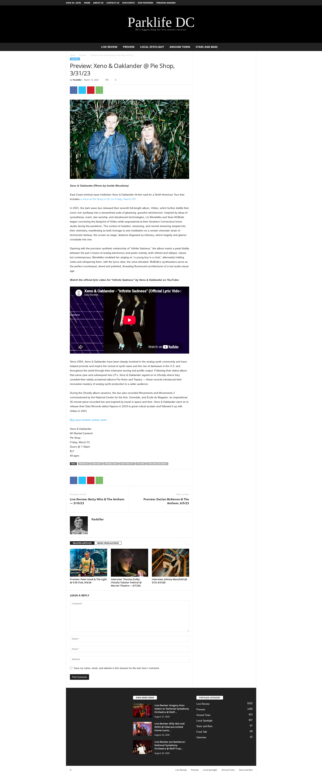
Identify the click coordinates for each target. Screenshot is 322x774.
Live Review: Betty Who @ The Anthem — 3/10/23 (97, 501)
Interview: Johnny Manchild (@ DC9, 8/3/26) (169, 581)
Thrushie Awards (166, 2)
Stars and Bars (207, 47)
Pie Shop (140, 464)
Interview (201, 737)
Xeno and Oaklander (157, 464)
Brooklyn (84, 464)
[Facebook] (73, 90)
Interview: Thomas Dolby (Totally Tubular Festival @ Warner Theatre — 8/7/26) (126, 582)
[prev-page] (182, 543)
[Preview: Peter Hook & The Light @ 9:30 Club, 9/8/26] (88, 563)
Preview (129, 47)
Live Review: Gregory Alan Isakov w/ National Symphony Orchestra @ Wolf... (171, 709)
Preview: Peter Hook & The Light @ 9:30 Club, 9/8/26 (88, 581)
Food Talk (201, 731)
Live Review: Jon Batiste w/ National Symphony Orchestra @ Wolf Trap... (169, 745)
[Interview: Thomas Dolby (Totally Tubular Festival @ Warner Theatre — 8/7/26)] (129, 563)
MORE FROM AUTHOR (108, 543)
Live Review (109, 47)
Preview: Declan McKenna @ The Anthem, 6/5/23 (166, 501)
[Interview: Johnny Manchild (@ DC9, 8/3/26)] (170, 563)
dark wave (97, 464)
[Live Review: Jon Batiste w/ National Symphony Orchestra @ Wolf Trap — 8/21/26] (142, 747)
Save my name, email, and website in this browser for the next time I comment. (117, 668)
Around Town (180, 47)
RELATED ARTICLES (82, 543)
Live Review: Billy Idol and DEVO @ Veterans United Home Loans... (169, 727)
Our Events (128, 2)
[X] (82, 90)
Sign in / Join (73, 2)
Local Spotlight (152, 47)
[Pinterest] (90, 90)
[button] (251, 47)
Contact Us (112, 2)
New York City (127, 464)
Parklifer (77, 79)
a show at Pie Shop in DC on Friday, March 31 (107, 199)
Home (87, 2)
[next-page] (187, 543)
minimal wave (111, 464)
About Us (98, 2)
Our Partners (145, 2)
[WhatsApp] (99, 90)
